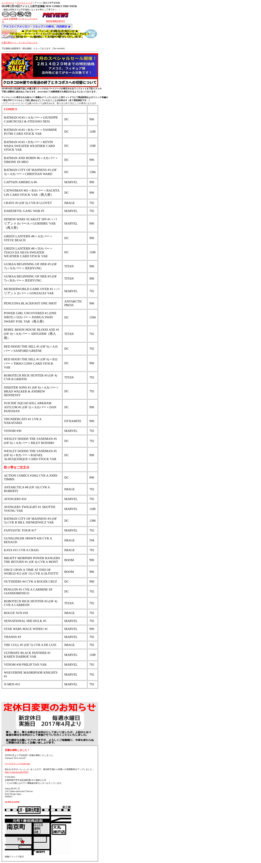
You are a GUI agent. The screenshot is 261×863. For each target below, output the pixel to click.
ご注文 (5, 18)
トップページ (7, 3)
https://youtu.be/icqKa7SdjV (17, 772)
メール (21, 18)
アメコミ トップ (24, 3)
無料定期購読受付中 (55, 21)
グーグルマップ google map (17, 763)
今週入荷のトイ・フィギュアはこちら (19, 42)
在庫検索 (13, 18)
